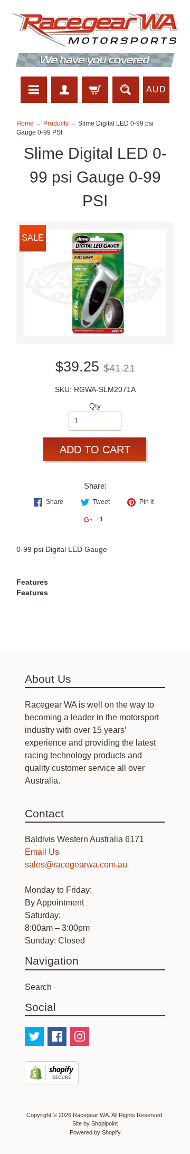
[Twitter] (34, 1036)
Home (25, 123)
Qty (95, 406)
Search (38, 987)
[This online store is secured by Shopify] (52, 1077)
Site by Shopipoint (95, 1123)
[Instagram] (79, 1036)
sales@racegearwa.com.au (76, 864)
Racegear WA (91, 1115)
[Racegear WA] (95, 39)
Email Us (42, 851)
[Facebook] (57, 1036)
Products (56, 123)
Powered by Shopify (95, 1132)
